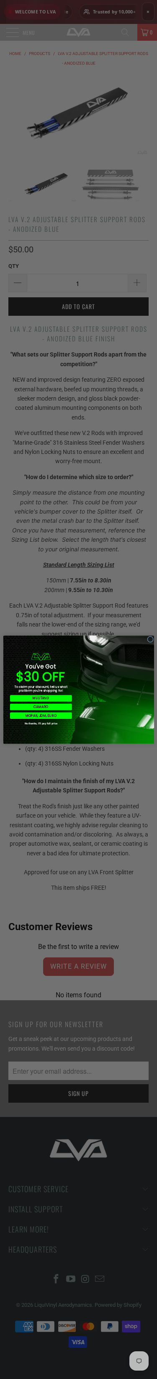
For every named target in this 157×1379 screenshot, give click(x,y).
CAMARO (40, 706)
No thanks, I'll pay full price (40, 723)
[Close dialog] (150, 639)
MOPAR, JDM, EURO (41, 715)
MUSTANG (41, 698)
